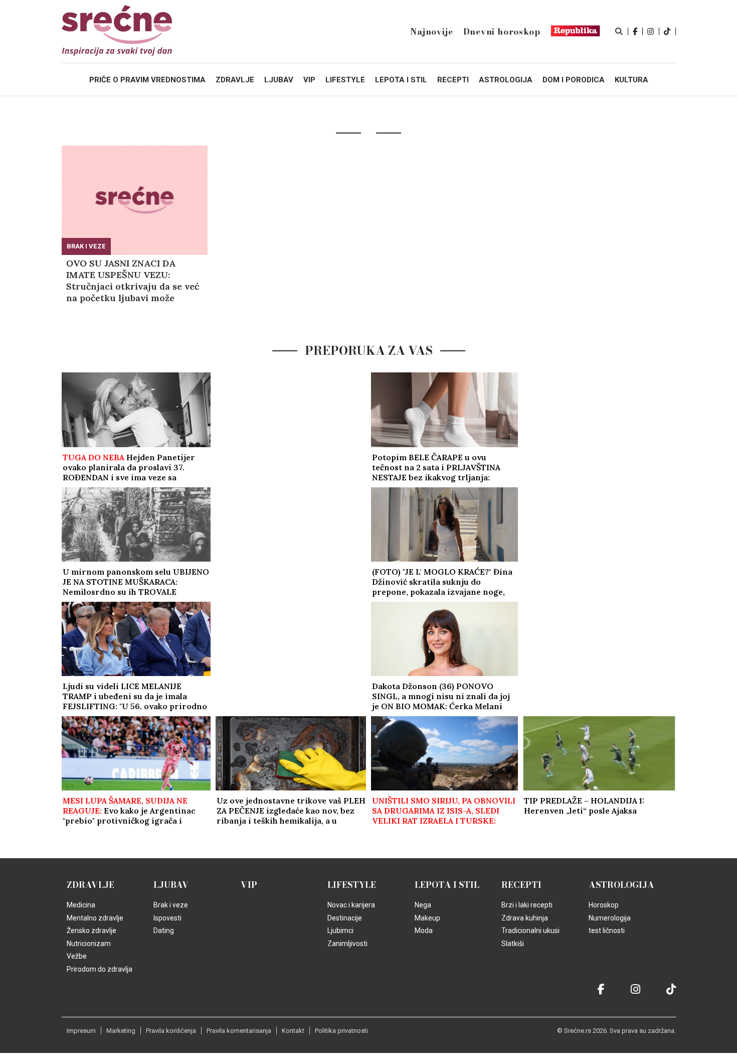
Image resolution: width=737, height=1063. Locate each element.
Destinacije (344, 918)
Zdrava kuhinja (524, 918)
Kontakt (293, 1030)
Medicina (81, 905)
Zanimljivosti (347, 944)
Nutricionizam (89, 944)
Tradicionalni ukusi (530, 930)
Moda (424, 930)
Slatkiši (512, 944)
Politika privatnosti (341, 1030)
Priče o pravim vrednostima (147, 79)
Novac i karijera (351, 905)
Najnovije (431, 32)
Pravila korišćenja (171, 1030)
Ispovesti (167, 918)
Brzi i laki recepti (526, 905)
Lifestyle (351, 884)
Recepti (521, 884)
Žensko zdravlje (91, 930)
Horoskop (604, 905)
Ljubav (171, 884)
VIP (249, 884)
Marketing (120, 1030)
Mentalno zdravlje (95, 918)
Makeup (427, 918)
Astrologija (621, 884)
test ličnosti (607, 930)
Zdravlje (90, 884)
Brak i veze (86, 246)
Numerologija (610, 918)
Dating (163, 930)
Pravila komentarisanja (239, 1030)
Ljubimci (340, 930)
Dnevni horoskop (501, 32)
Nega (423, 905)
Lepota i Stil (447, 884)
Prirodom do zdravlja (99, 969)
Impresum (81, 1030)
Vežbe (77, 956)
